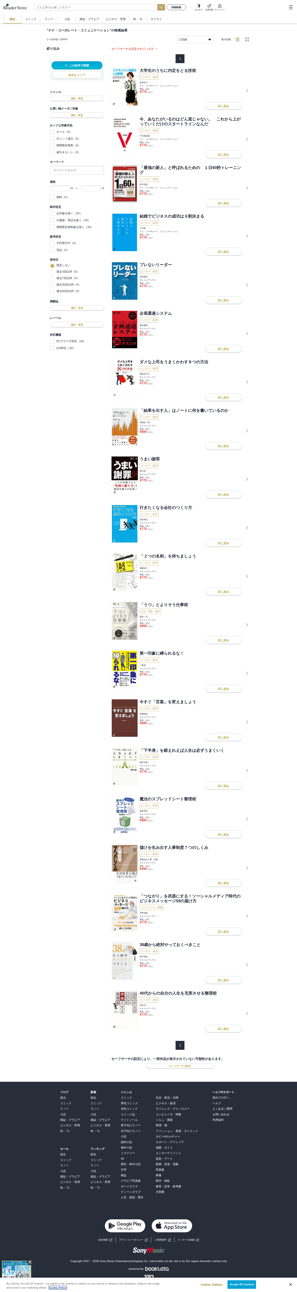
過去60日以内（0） (68, 291)
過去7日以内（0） (67, 278)
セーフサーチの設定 (180, 1066)
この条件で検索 (79, 65)
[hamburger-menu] (290, 7)
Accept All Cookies (242, 1284)
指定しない (63, 265)
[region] (148, 1285)
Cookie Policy (57, 1287)
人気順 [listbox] (183, 39)
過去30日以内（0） (68, 284)
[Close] (290, 1284)
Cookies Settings (211, 1284)
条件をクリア (76, 75)
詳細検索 (176, 7)
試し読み (223, 106)
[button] (188, 1240)
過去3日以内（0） (67, 271)
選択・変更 (77, 98)
